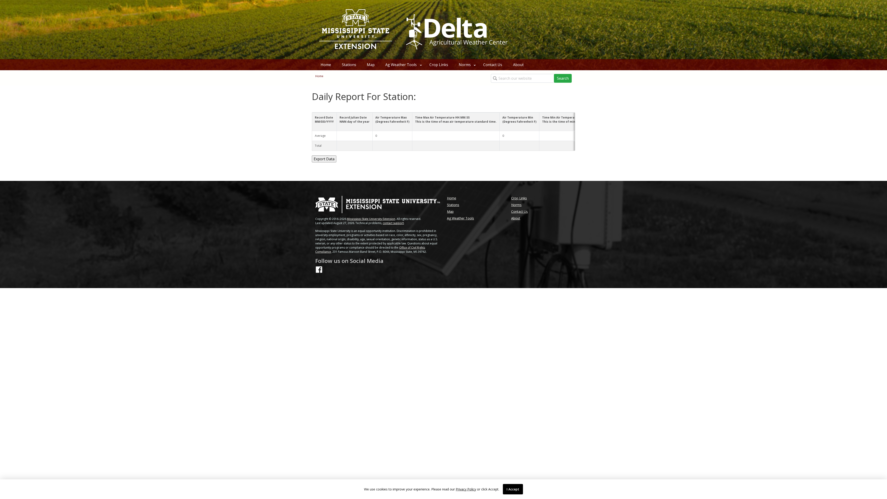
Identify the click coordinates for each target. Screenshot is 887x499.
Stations (349, 64)
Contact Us (492, 64)
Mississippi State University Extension (371, 219)
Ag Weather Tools (401, 64)
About (518, 64)
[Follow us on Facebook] (319, 269)
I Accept (513, 489)
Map (371, 64)
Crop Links (438, 64)
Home (326, 64)
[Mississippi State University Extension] (356, 30)
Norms (465, 64)
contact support (393, 223)
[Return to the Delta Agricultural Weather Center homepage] (456, 29)
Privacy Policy (466, 489)
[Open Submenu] (420, 64)
